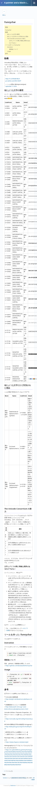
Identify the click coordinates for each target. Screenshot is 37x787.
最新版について (13, 49)
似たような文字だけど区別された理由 (17, 36)
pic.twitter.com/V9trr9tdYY (13, 81)
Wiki (3, 15)
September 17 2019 (11, 86)
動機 (6, 32)
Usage (9, 51)
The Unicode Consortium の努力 (16, 38)
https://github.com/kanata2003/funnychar (19, 665)
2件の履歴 (33, 778)
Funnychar (8, 30)
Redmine (13, 785)
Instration (10, 47)
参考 (6, 53)
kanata (5, 778)
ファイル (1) (9, 771)
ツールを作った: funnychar (12, 45)
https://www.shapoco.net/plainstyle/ (17, 742)
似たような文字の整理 (13, 34)
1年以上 (24, 778)
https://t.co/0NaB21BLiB (12, 79)
